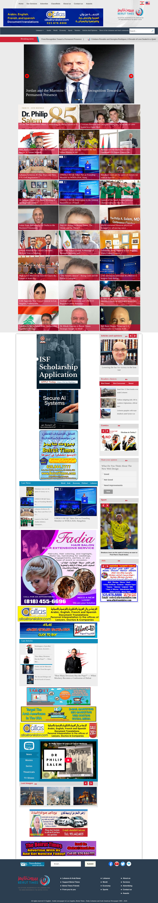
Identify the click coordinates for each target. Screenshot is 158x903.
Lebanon (93, 483)
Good (106, 475)
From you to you (69, 889)
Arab (68, 483)
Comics (105, 425)
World (55, 30)
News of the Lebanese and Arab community (114, 30)
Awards (126, 893)
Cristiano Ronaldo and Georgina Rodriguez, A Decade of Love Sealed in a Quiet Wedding (52, 39)
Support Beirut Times (71, 882)
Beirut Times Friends (70, 886)
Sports (70, 30)
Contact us (127, 889)
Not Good (108, 481)
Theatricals (29, 772)
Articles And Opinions (89, 30)
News (29, 754)
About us (126, 878)
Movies (29, 760)
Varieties (77, 30)
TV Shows (29, 778)
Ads (104, 538)
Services (126, 882)
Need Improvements (113, 487)
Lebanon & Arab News (71, 878)
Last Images (27, 783)
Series (29, 766)
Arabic (49, 30)
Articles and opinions (111, 336)
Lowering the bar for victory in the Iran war (119, 368)
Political (85, 483)
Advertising (127, 886)
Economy (63, 30)
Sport (103, 501)
